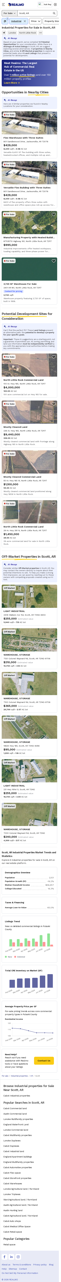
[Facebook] (4, 1257)
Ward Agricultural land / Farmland (20, 1199)
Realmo (16, 4)
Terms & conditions (21, 1264)
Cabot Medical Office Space (16, 1226)
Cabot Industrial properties (16, 1095)
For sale (5, 1076)
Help (4, 1269)
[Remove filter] (24, 21)
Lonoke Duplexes (11, 1140)
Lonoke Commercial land (15, 1130)
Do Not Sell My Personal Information (20, 1273)
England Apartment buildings (17, 1156)
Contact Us (44, 1060)
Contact (23, 1269)
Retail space (9, 1244)
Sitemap (13, 1269)
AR (31, 1076)
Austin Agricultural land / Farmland (20, 1205)
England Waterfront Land (16, 1124)
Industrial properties (19, 1076)
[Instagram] (18, 1257)
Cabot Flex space (12, 1173)
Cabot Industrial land (13, 1151)
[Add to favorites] (53, 114)
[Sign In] (55, 4)
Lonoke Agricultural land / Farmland (21, 1189)
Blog (51, 1264)
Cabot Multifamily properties (17, 1135)
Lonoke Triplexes (11, 1194)
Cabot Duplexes (11, 1146)
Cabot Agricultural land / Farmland (20, 1215)
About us (6, 1264)
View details (29, 134)
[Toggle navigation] (4, 4)
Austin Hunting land (12, 1210)
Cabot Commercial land (15, 1108)
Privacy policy (40, 1264)
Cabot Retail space (12, 1232)
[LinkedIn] (11, 1257)
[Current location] (4, 33)
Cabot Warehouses (12, 1183)
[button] (37, 13)
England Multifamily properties (18, 1162)
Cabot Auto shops (12, 1221)
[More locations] (40, 33)
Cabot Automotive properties (17, 1167)
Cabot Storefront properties (17, 1178)
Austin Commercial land (15, 1114)
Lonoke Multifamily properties (18, 1119)
